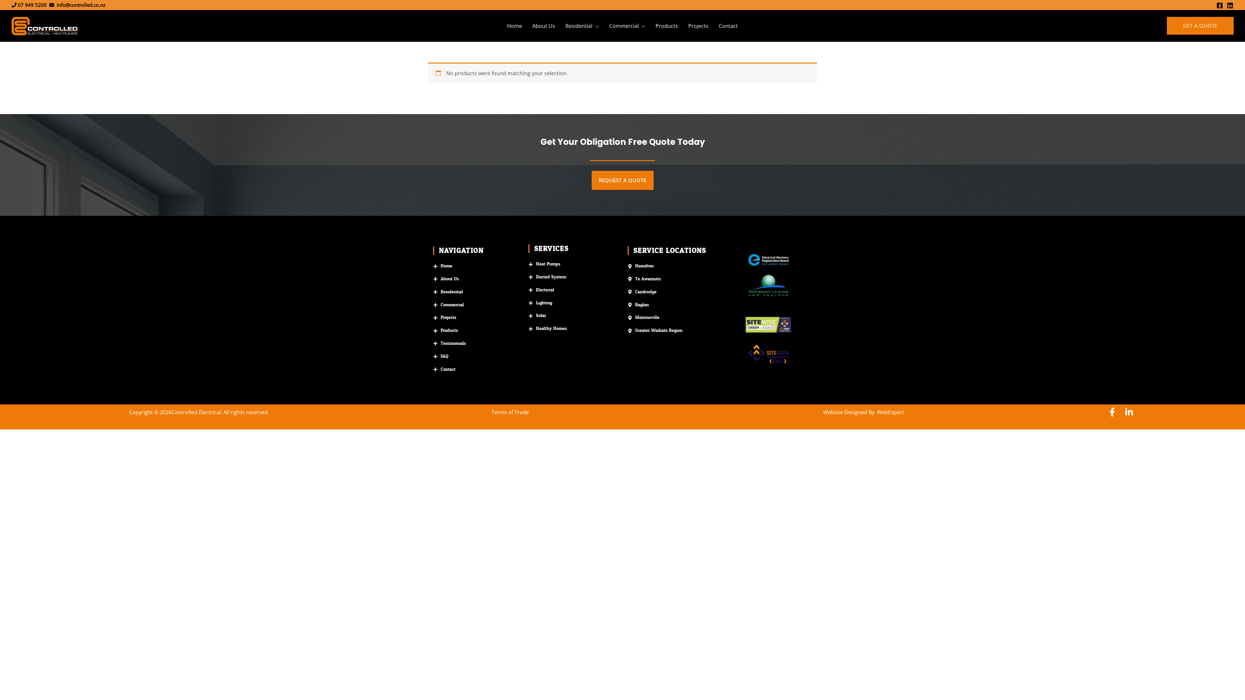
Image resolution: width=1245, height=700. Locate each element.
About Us (543, 25)
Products (667, 25)
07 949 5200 (32, 5)
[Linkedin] (1230, 5)
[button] (1200, 26)
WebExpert (890, 412)
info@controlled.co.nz (81, 5)
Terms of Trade (510, 412)
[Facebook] (1219, 5)
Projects (698, 25)
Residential (578, 25)
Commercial (624, 25)
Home (514, 25)
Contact (728, 25)
